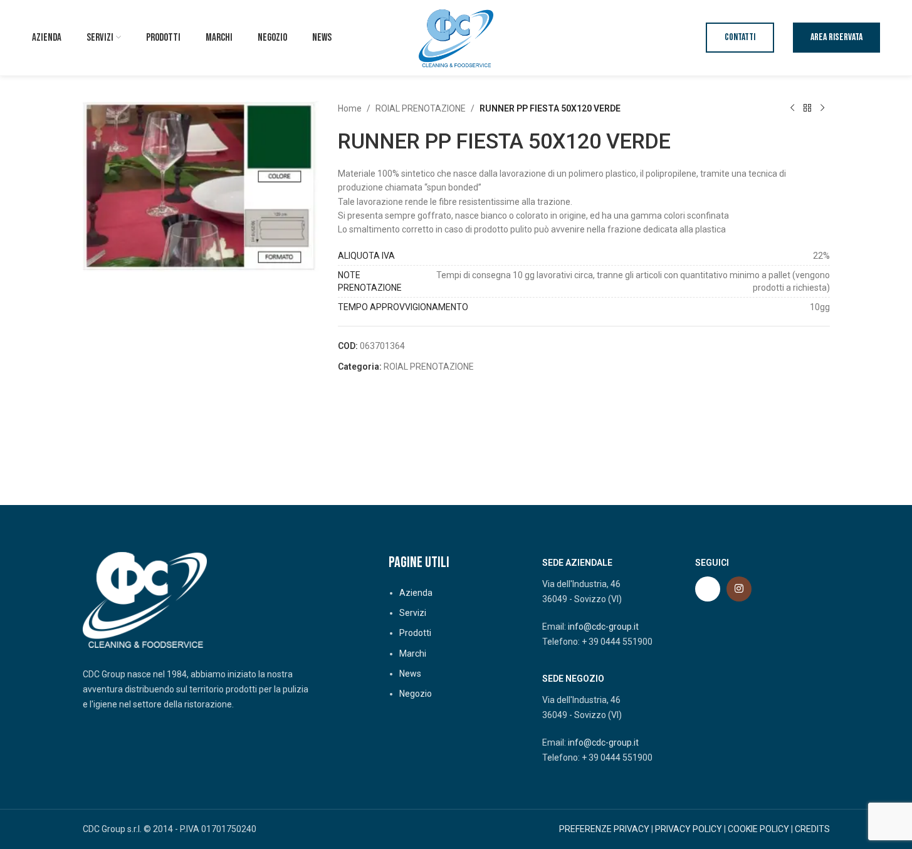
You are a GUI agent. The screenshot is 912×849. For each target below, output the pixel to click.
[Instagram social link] (739, 589)
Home (350, 108)
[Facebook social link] (707, 589)
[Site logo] (456, 37)
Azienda (415, 593)
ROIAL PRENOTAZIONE (420, 108)
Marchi (412, 653)
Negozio (415, 694)
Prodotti (415, 633)
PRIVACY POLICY (688, 829)
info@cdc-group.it (603, 627)
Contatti (740, 37)
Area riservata (836, 37)
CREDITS (812, 829)
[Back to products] (807, 108)
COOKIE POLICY (758, 829)
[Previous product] (792, 108)
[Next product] (822, 108)
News (410, 674)
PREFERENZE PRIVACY (604, 829)
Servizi (412, 613)
